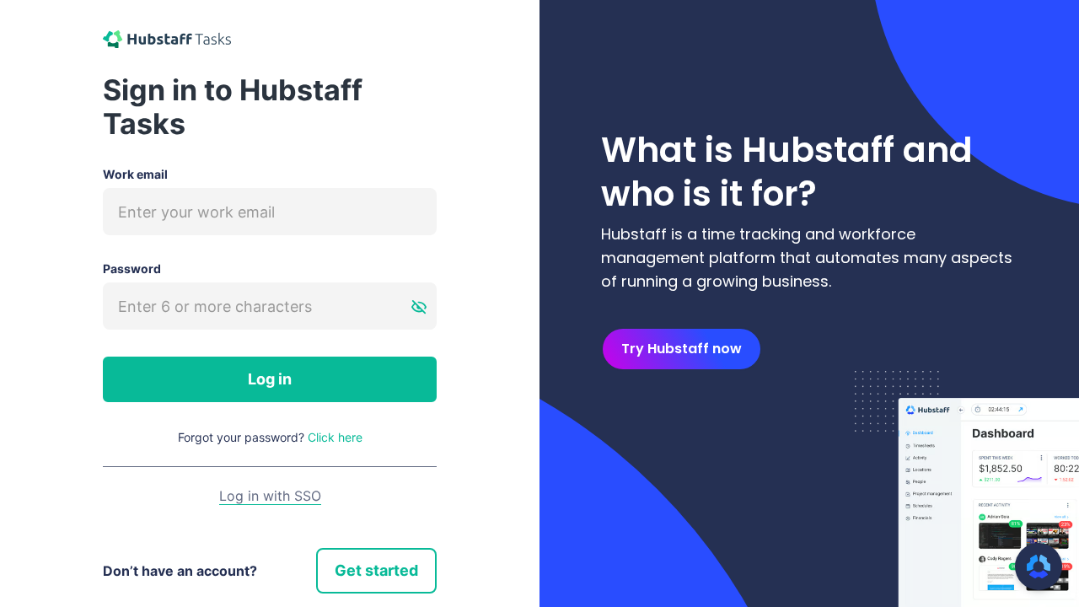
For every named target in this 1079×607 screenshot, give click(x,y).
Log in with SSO (270, 495)
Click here (335, 437)
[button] (1038, 566)
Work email (135, 174)
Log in (270, 379)
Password (132, 268)
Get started (376, 570)
